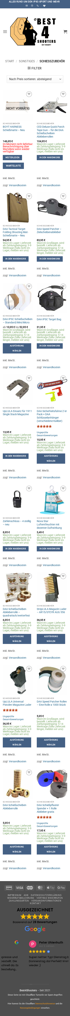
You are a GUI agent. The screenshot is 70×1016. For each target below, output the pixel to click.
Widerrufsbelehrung (20, 898)
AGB (26, 895)
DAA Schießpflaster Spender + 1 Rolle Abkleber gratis (48, 808)
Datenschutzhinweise (45, 1003)
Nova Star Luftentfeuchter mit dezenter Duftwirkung (49, 524)
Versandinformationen (46, 900)
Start (9, 61)
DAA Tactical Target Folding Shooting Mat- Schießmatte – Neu (15, 232)
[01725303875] (38, 6)
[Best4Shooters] (35, 31)
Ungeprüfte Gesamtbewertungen (47, 434)
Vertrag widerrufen (50, 898)
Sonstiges (27, 61)
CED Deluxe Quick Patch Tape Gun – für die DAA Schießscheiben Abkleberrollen (50, 131)
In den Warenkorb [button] (49, 157)
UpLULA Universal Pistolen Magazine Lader (17, 703)
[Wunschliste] (44, 6)
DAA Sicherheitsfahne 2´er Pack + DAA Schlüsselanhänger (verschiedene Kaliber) (52, 416)
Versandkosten (17, 185)
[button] (5, 31)
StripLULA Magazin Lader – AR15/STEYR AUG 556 (51, 611)
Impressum (14, 895)
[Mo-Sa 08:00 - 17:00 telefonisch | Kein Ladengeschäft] (32, 6)
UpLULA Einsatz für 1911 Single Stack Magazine (17, 413)
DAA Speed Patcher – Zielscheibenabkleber (49, 230)
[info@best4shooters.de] (27, 6)
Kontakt (35, 903)
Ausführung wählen (17, 348)
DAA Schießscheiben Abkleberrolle (14, 807)
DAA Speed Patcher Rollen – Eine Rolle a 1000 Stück (52, 703)
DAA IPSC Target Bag (49, 319)
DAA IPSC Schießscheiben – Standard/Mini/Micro (17, 321)
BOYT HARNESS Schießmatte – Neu (14, 128)
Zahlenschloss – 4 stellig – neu (17, 523)
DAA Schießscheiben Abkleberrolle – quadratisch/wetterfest (16, 612)
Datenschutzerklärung (46, 895)
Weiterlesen (12, 157)
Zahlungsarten (19, 900)
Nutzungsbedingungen (30, 1008)
